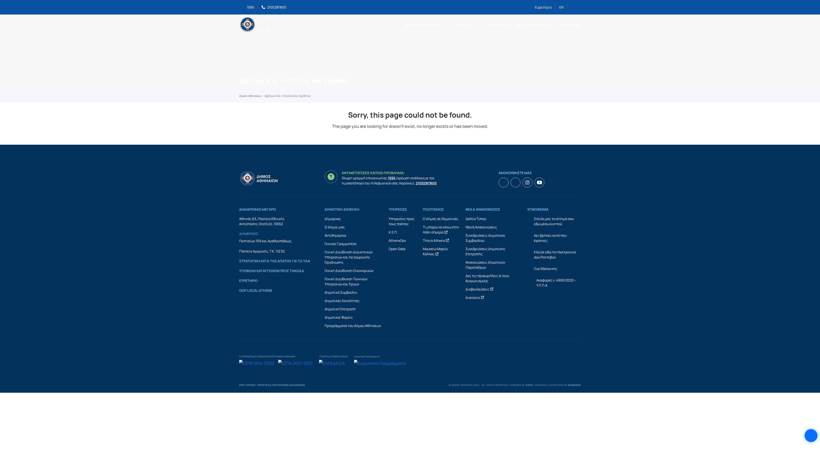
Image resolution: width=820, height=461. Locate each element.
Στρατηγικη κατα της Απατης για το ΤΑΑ (274, 261)
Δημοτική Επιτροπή (340, 309)
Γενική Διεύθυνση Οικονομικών (349, 270)
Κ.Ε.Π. (393, 232)
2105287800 (276, 7)
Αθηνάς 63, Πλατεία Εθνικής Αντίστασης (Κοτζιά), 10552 (261, 221)
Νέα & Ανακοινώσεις (481, 227)
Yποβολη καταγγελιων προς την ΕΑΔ (271, 270)
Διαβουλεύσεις (477, 289)
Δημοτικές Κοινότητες (342, 300)
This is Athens (434, 240)
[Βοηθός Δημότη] (811, 435)
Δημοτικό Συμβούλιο (341, 292)
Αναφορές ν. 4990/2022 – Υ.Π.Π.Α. (556, 283)
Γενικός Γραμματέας (341, 243)
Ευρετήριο (543, 7)
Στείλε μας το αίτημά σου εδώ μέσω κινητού (554, 221)
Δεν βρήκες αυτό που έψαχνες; (550, 238)
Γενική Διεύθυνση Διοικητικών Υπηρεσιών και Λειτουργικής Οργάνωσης (349, 257)
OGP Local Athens (255, 290)
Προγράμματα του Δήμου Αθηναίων (353, 325)
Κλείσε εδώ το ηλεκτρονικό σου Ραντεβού (555, 255)
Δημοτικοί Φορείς (339, 317)
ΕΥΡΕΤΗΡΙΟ (248, 280)
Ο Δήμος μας (335, 227)
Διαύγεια (473, 297)
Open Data (397, 249)
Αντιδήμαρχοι (336, 235)
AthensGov (397, 240)
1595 (250, 7)
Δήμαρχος (333, 218)
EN (561, 7)
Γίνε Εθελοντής (545, 268)
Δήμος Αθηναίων (250, 96)
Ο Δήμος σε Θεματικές (440, 218)
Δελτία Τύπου (476, 218)
